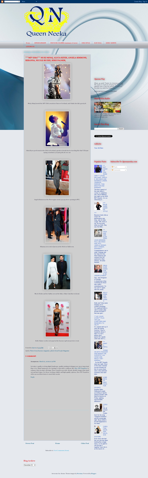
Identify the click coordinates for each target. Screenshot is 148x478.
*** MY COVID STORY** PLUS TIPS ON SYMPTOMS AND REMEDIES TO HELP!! (100, 321)
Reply (32, 377)
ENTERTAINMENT (40, 43)
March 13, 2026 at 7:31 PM (47, 362)
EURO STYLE (86, 43)
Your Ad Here (98, 148)
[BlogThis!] (51, 348)
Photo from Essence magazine (40, 351)
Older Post (85, 443)
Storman (80, 474)
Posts (115, 167)
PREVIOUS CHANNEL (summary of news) (63, 43)
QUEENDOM (30, 47)
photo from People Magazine (59, 351)
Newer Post (29, 443)
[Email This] (49, 348)
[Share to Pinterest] (57, 348)
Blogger (93, 474)
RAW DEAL (98, 43)
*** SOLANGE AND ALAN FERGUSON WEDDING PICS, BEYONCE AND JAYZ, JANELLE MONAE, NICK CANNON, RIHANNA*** (100, 239)
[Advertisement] (57, 425)
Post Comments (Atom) (61, 451)
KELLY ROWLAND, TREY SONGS (105, 297)
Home (28, 43)
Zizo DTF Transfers (81, 368)
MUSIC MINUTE (111, 43)
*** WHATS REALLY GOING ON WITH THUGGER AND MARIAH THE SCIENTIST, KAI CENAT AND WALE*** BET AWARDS (101, 351)
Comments (116, 170)
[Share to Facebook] (55, 348)
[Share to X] (53, 348)
